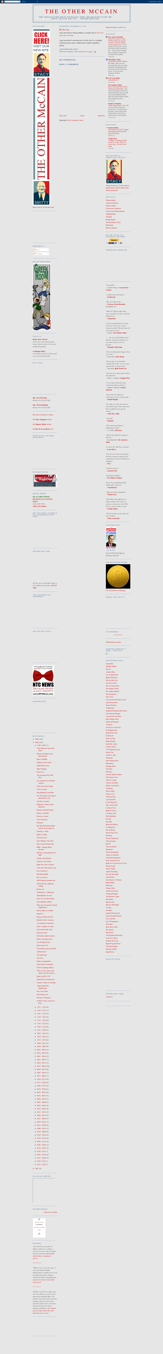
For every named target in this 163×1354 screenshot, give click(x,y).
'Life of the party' (42, 819)
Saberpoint (109, 758)
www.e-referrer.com (118, 634)
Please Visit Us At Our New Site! (43, 207)
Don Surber (109, 899)
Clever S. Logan (111, 780)
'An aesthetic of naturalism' (45, 923)
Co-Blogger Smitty (39, 351)
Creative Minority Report (114, 774)
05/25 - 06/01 (41, 1105)
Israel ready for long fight (45, 964)
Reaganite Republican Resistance (116, 711)
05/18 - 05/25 (41, 1109)
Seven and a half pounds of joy (46, 868)
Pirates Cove (110, 752)
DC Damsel (109, 930)
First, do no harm (42, 991)
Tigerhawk (109, 788)
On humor (40, 823)
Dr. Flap (108, 819)
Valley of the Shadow (40, 506)
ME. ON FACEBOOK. (40, 405)
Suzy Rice (109, 769)
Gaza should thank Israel (44, 929)
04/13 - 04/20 (41, 1125)
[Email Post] (94, 51)
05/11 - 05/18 (41, 1112)
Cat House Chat (111, 813)
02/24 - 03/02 (41, 1148)
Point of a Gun (110, 738)
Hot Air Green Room (112, 686)
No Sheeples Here (111, 730)
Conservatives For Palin (113, 716)
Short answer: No (42, 945)
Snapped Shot (125, 378)
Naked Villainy (110, 869)
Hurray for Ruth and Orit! (45, 917)
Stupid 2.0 (40, 914)
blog (38, 1222)
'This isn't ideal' (42, 789)
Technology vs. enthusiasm (45, 892)
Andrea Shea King (111, 871)
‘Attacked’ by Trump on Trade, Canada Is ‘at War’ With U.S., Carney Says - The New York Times (117, 143)
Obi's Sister (109, 697)
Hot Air (108, 669)
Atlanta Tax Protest (112, 891)
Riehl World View (121, 368)
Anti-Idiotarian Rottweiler (114, 935)
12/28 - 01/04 (41, 745)
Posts (37, 250)
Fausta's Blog (110, 791)
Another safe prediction (44, 858)
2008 (37, 742)
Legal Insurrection (112, 702)
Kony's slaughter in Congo (45, 926)
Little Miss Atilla (113, 414)
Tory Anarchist (110, 919)
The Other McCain (81, 11)
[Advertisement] (85, 1347)
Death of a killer (42, 834)
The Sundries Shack (115, 85)
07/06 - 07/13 (41, 1086)
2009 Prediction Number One (46, 880)
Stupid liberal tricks (43, 765)
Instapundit (109, 664)
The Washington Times (113, 222)
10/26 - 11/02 (41, 1033)
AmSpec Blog (110, 672)
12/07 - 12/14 (41, 1014)
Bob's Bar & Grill (111, 927)
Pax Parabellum (111, 816)
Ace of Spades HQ (112, 675)
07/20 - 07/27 (41, 1079)
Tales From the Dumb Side (45, 844)
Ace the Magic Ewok (43, 942)
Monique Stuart (111, 766)
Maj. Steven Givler (112, 805)
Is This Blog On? (111, 802)
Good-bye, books (42, 933)
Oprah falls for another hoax (46, 979)
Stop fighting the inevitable (45, 792)
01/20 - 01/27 (41, 1161)
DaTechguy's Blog (114, 59)
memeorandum (113, 127)
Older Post (101, 116)
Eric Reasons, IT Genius (114, 880)
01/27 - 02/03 (41, 1158)
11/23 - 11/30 (41, 1020)
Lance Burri (111, 449)
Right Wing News (111, 677)
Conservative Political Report (115, 211)
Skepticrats (109, 849)
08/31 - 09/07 (41, 1060)
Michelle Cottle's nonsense (45, 920)
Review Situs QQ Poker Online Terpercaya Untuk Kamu (117, 88)
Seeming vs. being (42, 831)
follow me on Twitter (50, 1212)
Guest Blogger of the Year (45, 841)
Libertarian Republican (113, 858)
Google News (112, 138)
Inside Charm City (112, 833)
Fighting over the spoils (44, 762)
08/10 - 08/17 (41, 1069)
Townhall (109, 217)
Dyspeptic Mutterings (114, 347)
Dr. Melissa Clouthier (114, 478)
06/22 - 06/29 (41, 1092)
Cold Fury (109, 724)
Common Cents (111, 808)
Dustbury (109, 772)
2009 (37, 739)
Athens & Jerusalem (112, 855)
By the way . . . (42, 889)
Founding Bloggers (112, 894)
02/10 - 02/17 (41, 1151)
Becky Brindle (110, 741)
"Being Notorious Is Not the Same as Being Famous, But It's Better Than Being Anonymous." (118, 187)
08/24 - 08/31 (41, 1063)
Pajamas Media (111, 206)
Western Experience (112, 838)
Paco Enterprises (111, 694)
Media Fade (109, 932)
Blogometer (109, 225)
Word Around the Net (113, 860)
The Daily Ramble (112, 946)
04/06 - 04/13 (41, 1128)
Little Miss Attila (111, 744)
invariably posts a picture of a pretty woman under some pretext (44, 1279)
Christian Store (109, 997)
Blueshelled (109, 763)
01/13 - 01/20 (41, 1164)
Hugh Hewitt (110, 952)
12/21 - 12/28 (41, 1007)
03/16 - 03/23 (41, 1138)
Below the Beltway (112, 824)
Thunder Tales (110, 888)
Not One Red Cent (112, 680)
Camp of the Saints (112, 783)
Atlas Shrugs (119, 356)
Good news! (40, 772)
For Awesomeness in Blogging (115, 590)
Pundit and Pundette (112, 722)
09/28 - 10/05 (41, 1046)
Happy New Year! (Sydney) (45, 864)
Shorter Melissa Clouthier (45, 910)
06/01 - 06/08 (41, 1102)
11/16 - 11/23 (41, 1023)
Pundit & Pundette (114, 103)
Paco (109, 463)
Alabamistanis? (41, 952)
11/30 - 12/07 (41, 1017)
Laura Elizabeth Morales (114, 916)
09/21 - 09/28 (41, 1050)
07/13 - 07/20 (41, 1082)
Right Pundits (110, 883)
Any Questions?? (113, 80)
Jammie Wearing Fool (113, 913)
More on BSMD (42, 759)
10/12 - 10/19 (41, 1040)
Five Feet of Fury (111, 683)
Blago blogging (41, 769)
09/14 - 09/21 (41, 1053)
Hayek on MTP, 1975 (43, 976)
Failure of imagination (44, 961)
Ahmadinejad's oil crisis (44, 895)
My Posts (43, 429)
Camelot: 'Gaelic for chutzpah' (46, 983)
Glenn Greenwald (113, 518)
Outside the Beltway (112, 852)
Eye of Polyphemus (112, 921)
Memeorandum (110, 200)
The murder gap (42, 955)
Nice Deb (109, 822)
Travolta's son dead (43, 801)
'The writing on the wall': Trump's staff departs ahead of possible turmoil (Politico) (118, 131)
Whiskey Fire (111, 494)
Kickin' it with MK (43, 813)
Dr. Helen (109, 910)
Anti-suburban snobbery (44, 902)
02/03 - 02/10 (41, 1155)
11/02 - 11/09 (41, 1030)
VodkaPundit (110, 708)
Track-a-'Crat (110, 794)
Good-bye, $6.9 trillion (44, 861)
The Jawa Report (111, 847)
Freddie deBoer (112, 509)
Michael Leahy (110, 866)
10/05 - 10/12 (41, 1043)
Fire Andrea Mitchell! (115, 37)
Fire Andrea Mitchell (112, 691)
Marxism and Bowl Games (45, 810)
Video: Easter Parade (114, 105)
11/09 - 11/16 (41, 1027)
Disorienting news (42, 994)
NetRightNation (111, 214)
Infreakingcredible (42, 874)
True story (40, 958)
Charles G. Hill (111, 755)
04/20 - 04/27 (41, 1122)
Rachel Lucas (110, 902)
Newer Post (63, 116)
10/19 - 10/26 (41, 1037)
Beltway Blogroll (111, 228)
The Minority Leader (112, 896)
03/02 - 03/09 (41, 1145)
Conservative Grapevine (113, 208)
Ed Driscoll (111, 297)
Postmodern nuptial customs (46, 936)
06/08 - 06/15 (41, 1099)
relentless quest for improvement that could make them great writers (44, 1310)
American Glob (111, 797)
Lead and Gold (110, 799)
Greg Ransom (112, 487)
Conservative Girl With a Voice (116, 700)
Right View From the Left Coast (116, 863)
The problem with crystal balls (46, 948)
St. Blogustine (110, 827)
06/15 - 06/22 (41, 1096)
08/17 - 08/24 (41, 1066)
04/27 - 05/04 (41, 1118)
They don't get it (42, 838)
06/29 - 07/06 (41, 1089)
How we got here (42, 877)
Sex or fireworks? (42, 871)
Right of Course (111, 810)
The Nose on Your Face (113, 727)
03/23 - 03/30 (41, 1135)
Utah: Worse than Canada (45, 786)
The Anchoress (110, 830)
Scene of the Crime (39, 504)
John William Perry (112, 761)
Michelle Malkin (111, 666)
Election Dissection (112, 941)
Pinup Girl (109, 885)
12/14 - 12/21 (41, 1010)
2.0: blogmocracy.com (113, 749)
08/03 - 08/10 (41, 1073)
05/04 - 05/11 (41, 1115)
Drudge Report (110, 219)
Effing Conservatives (112, 785)
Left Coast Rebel (114, 78)
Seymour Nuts (112, 471)
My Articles (43, 415)
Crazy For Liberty (111, 938)
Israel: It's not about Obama (45, 898)
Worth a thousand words (44, 939)
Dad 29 (108, 844)
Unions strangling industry (45, 967)
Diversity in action (42, 816)
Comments (39, 254)
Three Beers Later (111, 777)
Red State (118, 430)
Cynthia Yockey (111, 747)
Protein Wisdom (111, 705)
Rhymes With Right (112, 905)
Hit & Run (109, 924)
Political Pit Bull (111, 949)
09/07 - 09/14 (41, 1056)
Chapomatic (111, 318)
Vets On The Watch (112, 874)
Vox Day (108, 907)
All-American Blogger (113, 713)
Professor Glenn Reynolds (116, 304)
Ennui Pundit (110, 877)
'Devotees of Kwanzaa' (44, 998)
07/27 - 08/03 (41, 1076)
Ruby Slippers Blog (112, 719)
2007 (37, 1168)
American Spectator (112, 203)
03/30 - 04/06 (41, 1132)
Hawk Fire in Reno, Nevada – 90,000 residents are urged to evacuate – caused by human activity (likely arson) (117, 42)
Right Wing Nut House (113, 943)
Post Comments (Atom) (75, 120)
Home (82, 116)
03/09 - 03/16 (41, 1141)
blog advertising (111, 27)
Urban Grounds (111, 841)
